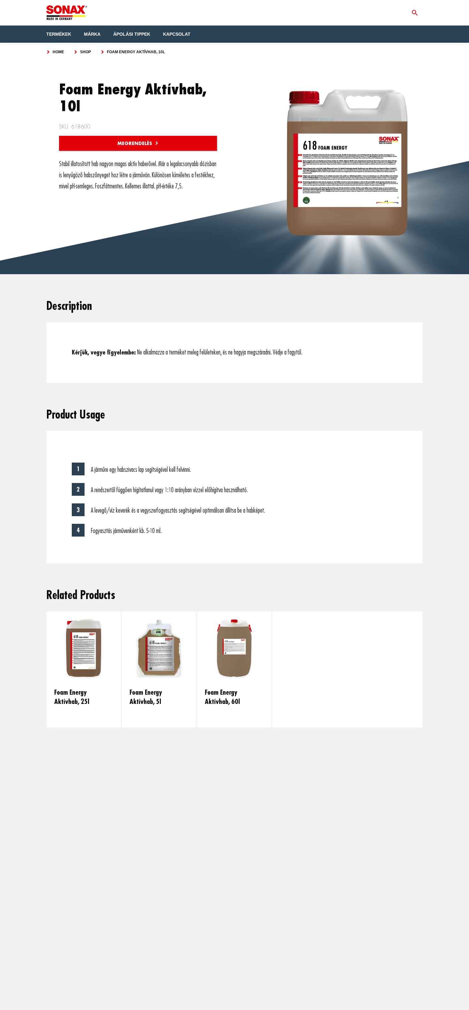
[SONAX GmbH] (66, 13)
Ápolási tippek (131, 34)
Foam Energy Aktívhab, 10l (136, 52)
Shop (85, 52)
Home (58, 52)
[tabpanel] (84, 669)
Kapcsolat (176, 34)
